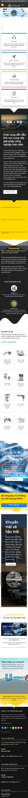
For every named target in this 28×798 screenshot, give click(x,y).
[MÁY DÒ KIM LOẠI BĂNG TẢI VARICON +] (7, 419)
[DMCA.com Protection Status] (5, 732)
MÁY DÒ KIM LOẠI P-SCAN (7, 384)
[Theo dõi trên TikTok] (8, 728)
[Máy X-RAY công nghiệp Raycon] (21, 419)
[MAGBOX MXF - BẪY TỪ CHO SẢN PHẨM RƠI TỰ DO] (7, 353)
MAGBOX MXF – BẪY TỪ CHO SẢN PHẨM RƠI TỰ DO (7, 362)
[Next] (5, 18)
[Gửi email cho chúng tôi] (10, 728)
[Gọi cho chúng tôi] (13, 728)
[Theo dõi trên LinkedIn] (18, 728)
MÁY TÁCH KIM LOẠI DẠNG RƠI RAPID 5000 (7, 406)
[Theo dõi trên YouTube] (21, 728)
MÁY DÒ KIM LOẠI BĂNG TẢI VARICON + (7, 428)
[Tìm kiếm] (22, 4)
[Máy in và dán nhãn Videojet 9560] (21, 353)
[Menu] (2, 5)
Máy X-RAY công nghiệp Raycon (21, 428)
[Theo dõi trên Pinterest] (16, 728)
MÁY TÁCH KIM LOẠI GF (20, 405)
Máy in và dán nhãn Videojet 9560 (20, 361)
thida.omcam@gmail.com (12, 782)
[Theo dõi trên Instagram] (5, 728)
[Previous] (1, 18)
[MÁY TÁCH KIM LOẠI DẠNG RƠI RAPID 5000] (7, 397)
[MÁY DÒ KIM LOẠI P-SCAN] (7, 376)
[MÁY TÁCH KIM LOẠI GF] (21, 397)
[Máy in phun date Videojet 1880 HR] (21, 376)
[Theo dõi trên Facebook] (2, 728)
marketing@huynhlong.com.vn (14, 756)
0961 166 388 (5, 751)
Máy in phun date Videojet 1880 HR (20, 385)
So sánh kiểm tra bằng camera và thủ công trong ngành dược (14, 639)
